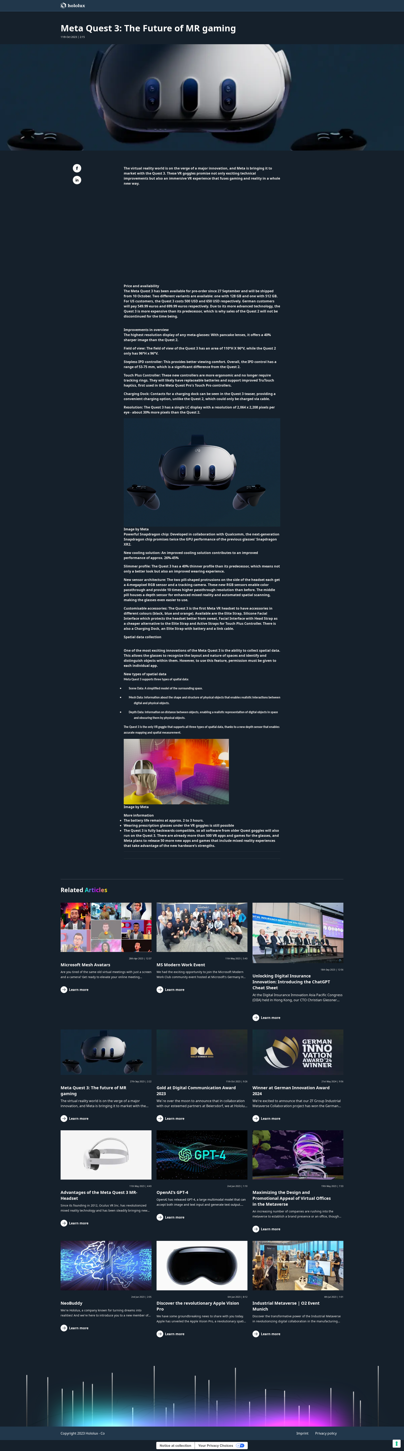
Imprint (302, 1433)
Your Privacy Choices (215, 1445)
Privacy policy (326, 1433)
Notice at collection (175, 1445)
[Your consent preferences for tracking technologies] (397, 1444)
